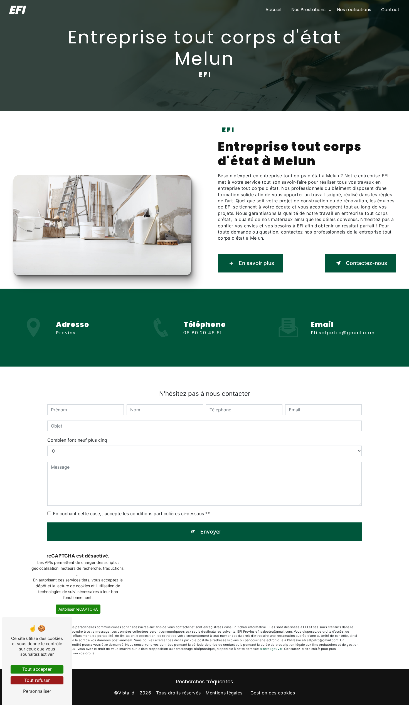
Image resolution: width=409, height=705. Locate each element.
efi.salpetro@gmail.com (343, 333)
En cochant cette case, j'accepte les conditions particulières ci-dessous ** (131, 513)
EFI (17, 10)
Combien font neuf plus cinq (77, 440)
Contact (390, 9)
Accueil (273, 9)
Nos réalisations (354, 9)
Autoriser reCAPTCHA (78, 609)
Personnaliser (37, 691)
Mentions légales (224, 693)
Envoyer (210, 531)
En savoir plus (256, 263)
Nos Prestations (308, 9)
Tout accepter (37, 669)
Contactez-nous (366, 263)
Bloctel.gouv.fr (271, 649)
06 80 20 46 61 (202, 333)
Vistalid (126, 693)
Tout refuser (37, 680)
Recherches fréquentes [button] (204, 681)
